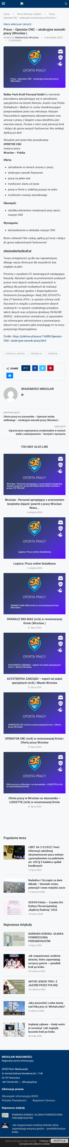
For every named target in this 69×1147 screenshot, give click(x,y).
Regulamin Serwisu (44, 1100)
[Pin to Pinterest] (50, 368)
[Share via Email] (9, 375)
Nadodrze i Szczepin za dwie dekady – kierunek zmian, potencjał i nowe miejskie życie (46, 884)
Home (7, 14)
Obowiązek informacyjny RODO (20, 1096)
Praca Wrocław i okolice (29, 14)
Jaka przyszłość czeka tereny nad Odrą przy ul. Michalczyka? (46, 1004)
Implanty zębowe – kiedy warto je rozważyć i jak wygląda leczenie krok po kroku (46, 1028)
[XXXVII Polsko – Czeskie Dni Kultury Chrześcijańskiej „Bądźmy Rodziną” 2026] (14, 908)
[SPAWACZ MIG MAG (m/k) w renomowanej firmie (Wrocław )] (34, 593)
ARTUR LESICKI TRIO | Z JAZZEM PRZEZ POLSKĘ (43, 983)
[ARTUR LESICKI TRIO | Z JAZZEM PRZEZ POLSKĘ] (14, 987)
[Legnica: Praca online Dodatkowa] (34, 538)
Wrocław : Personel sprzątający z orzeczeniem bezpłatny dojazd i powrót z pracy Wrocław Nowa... (34, 504)
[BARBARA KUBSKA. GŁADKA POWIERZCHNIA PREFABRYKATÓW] (14, 939)
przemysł (53, 354)
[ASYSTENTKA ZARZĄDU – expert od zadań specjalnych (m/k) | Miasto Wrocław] (34, 653)
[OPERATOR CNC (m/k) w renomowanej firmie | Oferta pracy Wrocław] (34, 713)
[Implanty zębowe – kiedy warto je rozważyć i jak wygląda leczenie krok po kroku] (14, 1030)
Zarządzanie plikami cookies (34, 1143)
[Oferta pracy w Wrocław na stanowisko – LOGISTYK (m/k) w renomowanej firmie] (34, 772)
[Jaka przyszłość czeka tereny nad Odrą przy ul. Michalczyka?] (14, 1008)
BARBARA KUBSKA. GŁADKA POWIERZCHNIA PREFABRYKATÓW (46, 937)
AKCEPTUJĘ (59, 1141)
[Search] (66, 3)
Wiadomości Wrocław (27, 37)
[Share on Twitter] (42, 368)
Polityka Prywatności (14, 1100)
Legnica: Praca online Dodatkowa (34, 563)
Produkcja (36, 354)
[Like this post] (27, 368)
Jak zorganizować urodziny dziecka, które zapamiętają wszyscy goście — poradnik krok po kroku (44, 961)
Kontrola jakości (15, 354)
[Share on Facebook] (35, 368)
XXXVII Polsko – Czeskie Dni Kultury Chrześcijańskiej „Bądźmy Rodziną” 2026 (45, 906)
